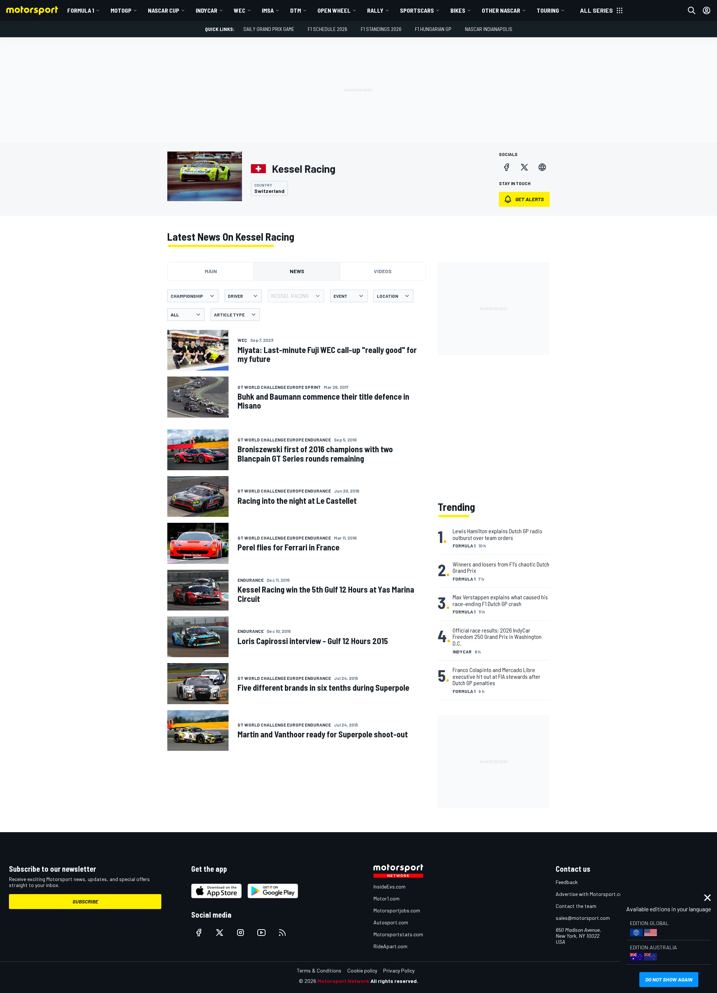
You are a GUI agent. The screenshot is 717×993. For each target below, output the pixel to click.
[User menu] (706, 10)
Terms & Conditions (319, 970)
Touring (548, 10)
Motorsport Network (343, 981)
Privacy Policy (399, 970)
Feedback (567, 882)
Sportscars (417, 10)
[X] (524, 167)
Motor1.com (386, 898)
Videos (383, 271)
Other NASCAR (501, 10)
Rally (375, 10)
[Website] (542, 167)
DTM (295, 10)
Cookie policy (362, 970)
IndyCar (206, 10)
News (297, 271)
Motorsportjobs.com (396, 910)
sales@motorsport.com (583, 918)
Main (211, 271)
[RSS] (282, 932)
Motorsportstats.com (398, 934)
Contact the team (576, 906)
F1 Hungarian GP (433, 29)
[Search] (691, 10)
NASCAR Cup (163, 10)
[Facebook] (506, 167)
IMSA (268, 10)
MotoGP (121, 10)
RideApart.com (390, 946)
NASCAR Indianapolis (488, 29)
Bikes (457, 10)
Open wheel (334, 10)
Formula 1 (80, 10)
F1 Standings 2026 (381, 29)
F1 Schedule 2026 (327, 29)
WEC (239, 10)
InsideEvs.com (389, 886)
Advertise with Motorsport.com (591, 894)
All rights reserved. (394, 981)
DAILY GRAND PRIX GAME (268, 29)
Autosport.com (390, 922)
